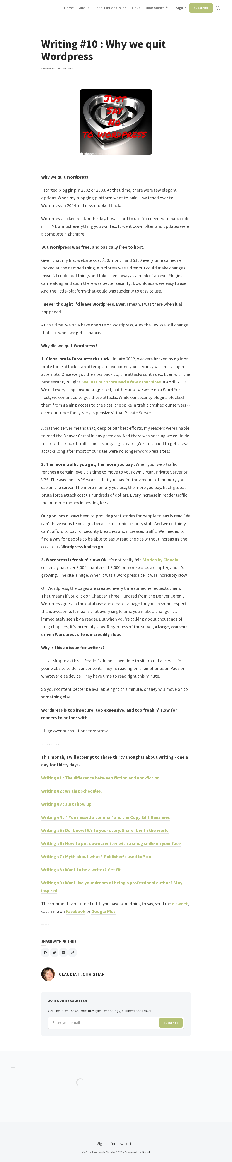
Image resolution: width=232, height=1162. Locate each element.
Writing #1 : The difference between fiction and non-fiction (100, 778)
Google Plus (103, 911)
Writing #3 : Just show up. (67, 804)
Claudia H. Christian (82, 974)
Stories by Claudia (160, 559)
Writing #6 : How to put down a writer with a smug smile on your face (111, 843)
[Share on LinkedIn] (63, 952)
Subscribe (201, 8)
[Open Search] (217, 7)
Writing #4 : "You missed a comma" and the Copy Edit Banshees (105, 817)
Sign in (181, 7)
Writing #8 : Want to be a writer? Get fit (81, 869)
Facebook (75, 911)
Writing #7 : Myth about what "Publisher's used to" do (96, 856)
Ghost (146, 1152)
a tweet (180, 903)
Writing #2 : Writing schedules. (71, 791)
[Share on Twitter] (54, 952)
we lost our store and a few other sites (121, 382)
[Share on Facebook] (45, 952)
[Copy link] (72, 952)
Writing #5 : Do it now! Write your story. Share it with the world (105, 830)
